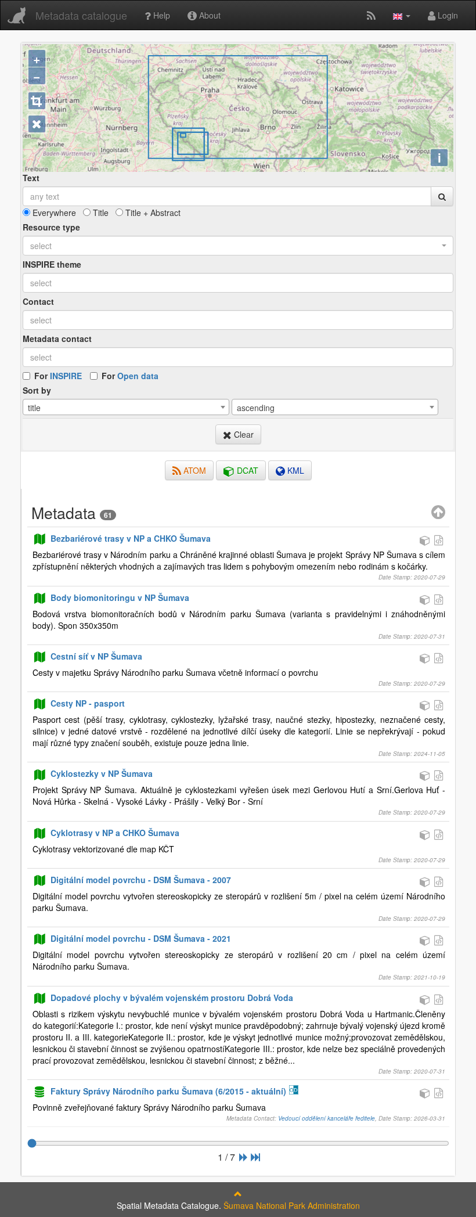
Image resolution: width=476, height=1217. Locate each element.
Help (160, 15)
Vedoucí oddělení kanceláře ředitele (326, 1118)
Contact (38, 301)
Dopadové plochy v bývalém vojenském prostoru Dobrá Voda (172, 997)
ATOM (193, 470)
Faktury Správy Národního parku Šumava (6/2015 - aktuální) (168, 1091)
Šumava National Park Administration (291, 1205)
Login (446, 15)
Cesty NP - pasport (88, 703)
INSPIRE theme (52, 264)
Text (31, 177)
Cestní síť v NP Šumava (96, 656)
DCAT (246, 470)
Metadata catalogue (81, 15)
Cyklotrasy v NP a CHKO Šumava (115, 832)
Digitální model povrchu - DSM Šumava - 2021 (141, 938)
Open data (137, 375)
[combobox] (238, 245)
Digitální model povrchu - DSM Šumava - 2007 (141, 879)
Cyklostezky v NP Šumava (102, 773)
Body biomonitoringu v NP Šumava (120, 597)
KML (294, 470)
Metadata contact (57, 338)
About (209, 15)
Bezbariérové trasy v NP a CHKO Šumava (131, 538)
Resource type (51, 227)
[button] (401, 15)
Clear (243, 434)
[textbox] (238, 282)
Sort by (37, 390)
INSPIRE (66, 375)
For (58, 375)
